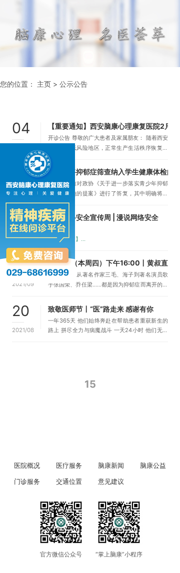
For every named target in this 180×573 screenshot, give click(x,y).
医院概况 (27, 465)
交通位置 (69, 481)
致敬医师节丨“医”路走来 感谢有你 (101, 309)
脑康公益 (153, 465)
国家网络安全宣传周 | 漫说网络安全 (103, 217)
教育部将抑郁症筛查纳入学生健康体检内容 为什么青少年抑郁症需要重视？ (108, 171)
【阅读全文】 (64, 238)
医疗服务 (69, 465)
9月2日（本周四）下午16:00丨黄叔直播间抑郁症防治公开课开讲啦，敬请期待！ (108, 262)
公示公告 (74, 84)
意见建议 (111, 481)
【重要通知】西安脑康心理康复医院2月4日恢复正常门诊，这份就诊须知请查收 (108, 126)
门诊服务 (27, 481)
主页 (44, 84)
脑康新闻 (111, 465)
